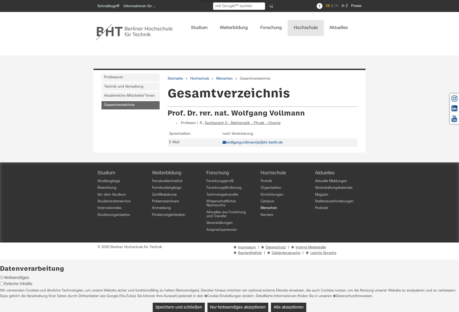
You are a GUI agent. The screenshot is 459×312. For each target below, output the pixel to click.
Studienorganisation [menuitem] (113, 215)
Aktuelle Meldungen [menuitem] (331, 181)
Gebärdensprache (286, 253)
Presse (356, 6)
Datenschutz (276, 247)
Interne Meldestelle (311, 247)
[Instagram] (454, 100)
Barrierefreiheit (250, 253)
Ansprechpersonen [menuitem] (221, 230)
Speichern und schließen (178, 307)
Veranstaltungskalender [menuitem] (334, 188)
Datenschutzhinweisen (354, 296)
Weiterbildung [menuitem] (234, 28)
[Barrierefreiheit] (319, 6)
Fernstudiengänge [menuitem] (166, 188)
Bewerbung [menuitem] (106, 188)
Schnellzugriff (108, 6)
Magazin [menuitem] (321, 194)
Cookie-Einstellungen (224, 296)
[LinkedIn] (454, 110)
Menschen (224, 78)
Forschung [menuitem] (271, 28)
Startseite (175, 78)
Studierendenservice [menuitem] (113, 201)
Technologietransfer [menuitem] (222, 194)
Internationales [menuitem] (109, 208)
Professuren (113, 77)
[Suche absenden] (271, 6)
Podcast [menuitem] (321, 208)
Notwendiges (16, 278)
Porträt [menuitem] (266, 181)
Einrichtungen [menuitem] (272, 194)
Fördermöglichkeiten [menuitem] (168, 215)
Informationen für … (140, 6)
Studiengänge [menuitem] (108, 181)
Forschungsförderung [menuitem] (223, 188)
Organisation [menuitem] (271, 188)
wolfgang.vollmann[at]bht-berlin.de (254, 142)
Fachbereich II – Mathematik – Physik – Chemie (242, 123)
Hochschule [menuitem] (306, 28)
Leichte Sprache (323, 253)
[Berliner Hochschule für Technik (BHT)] (137, 32)
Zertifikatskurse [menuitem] (164, 194)
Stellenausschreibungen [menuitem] (334, 201)
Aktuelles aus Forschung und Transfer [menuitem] (226, 214)
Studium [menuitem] (199, 28)
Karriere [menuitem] (267, 215)
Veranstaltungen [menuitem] (219, 223)
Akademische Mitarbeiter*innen (129, 95)
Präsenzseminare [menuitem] (165, 201)
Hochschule (199, 78)
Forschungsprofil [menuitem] (219, 181)
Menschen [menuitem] (269, 208)
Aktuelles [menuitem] (338, 28)
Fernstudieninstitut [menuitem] (167, 181)
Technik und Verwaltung (123, 86)
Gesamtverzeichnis (119, 105)
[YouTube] (454, 120)
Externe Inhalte (18, 284)
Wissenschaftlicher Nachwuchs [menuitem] (221, 203)
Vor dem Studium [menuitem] (111, 194)
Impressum (247, 247)
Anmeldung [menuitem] (161, 208)
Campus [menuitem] (267, 201)
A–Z (345, 6)
